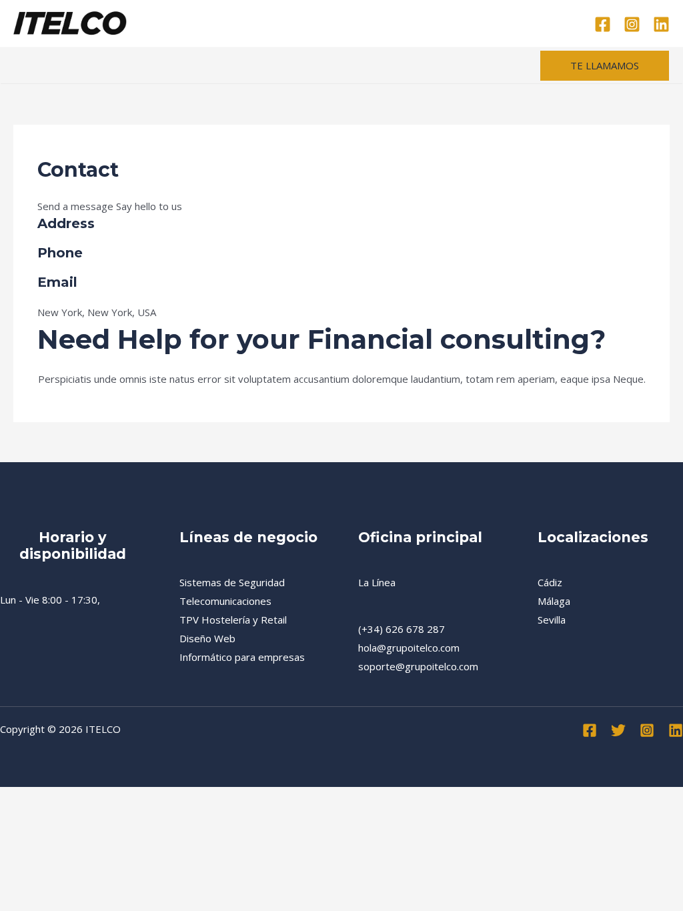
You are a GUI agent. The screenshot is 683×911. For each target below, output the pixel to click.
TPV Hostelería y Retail (233, 619)
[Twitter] (618, 730)
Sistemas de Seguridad (232, 582)
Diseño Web (207, 638)
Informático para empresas (242, 657)
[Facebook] (602, 24)
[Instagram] (632, 24)
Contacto (479, 23)
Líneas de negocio (336, 23)
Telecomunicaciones (225, 601)
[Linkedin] (661, 24)
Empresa (418, 23)
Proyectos (251, 23)
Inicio (195, 23)
